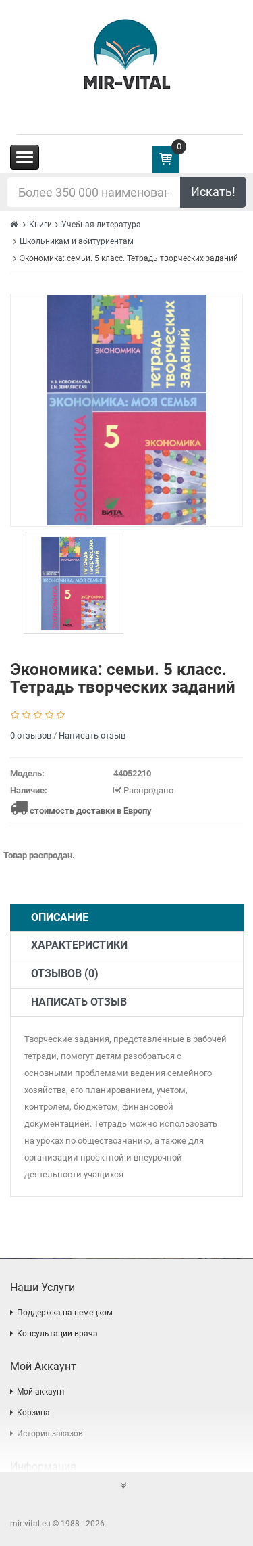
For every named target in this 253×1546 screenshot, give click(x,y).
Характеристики (79, 945)
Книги (40, 224)
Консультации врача (57, 1333)
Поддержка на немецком (65, 1312)
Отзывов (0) (65, 973)
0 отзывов (30, 735)
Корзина (33, 1413)
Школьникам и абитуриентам (77, 241)
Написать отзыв (92, 735)
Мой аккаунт (41, 1392)
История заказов (50, 1433)
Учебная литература (101, 224)
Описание (59, 917)
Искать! (213, 192)
